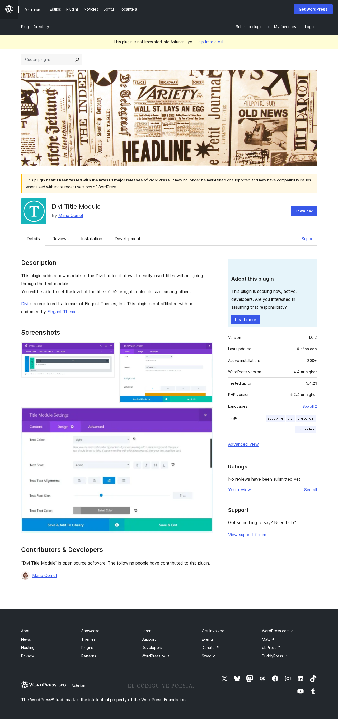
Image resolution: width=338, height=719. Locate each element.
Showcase (90, 631)
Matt (268, 639)
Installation (91, 238)
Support (309, 238)
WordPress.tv (156, 656)
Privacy (27, 656)
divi (290, 418)
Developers (152, 647)
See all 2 (309, 406)
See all (310, 489)
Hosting (28, 647)
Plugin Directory (35, 26)
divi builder (306, 418)
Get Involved (213, 631)
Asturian (78, 685)
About (26, 631)
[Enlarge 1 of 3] (108, 349)
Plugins (87, 647)
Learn (146, 631)
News (26, 639)
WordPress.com (278, 631)
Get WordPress (313, 9)
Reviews (60, 238)
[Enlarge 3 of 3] (206, 414)
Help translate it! (210, 41)
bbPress (271, 647)
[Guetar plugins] (77, 59)
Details (33, 238)
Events (208, 639)
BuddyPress (275, 656)
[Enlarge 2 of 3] (206, 349)
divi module (306, 429)
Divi (24, 303)
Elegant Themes (63, 311)
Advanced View (243, 444)
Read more (245, 319)
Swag (209, 656)
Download (304, 211)
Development (127, 238)
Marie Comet (70, 215)
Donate (210, 647)
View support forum (247, 534)
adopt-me (275, 418)
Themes (88, 639)
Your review (239, 489)
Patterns (88, 656)
